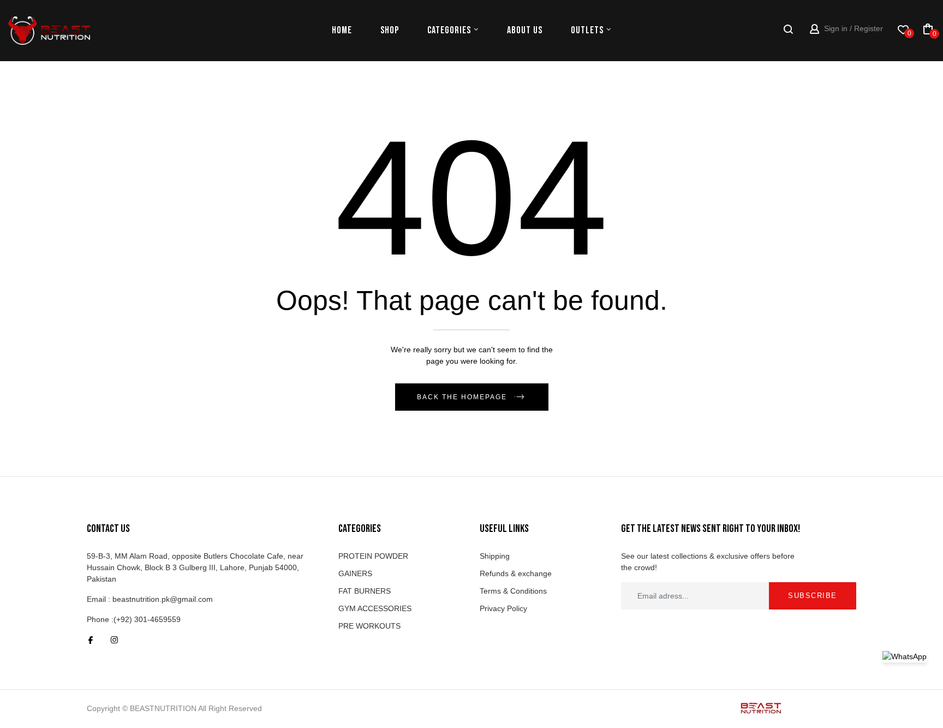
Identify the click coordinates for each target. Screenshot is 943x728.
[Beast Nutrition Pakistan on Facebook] (90, 640)
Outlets (587, 30)
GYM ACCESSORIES (374, 608)
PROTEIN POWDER (373, 556)
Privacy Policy (503, 608)
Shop (389, 30)
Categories (449, 30)
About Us (524, 30)
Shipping (495, 556)
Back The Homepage (462, 397)
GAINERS (355, 573)
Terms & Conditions (513, 591)
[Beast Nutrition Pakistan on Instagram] (114, 640)
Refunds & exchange (516, 573)
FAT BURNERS (364, 591)
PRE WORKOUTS (369, 626)
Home (342, 30)
